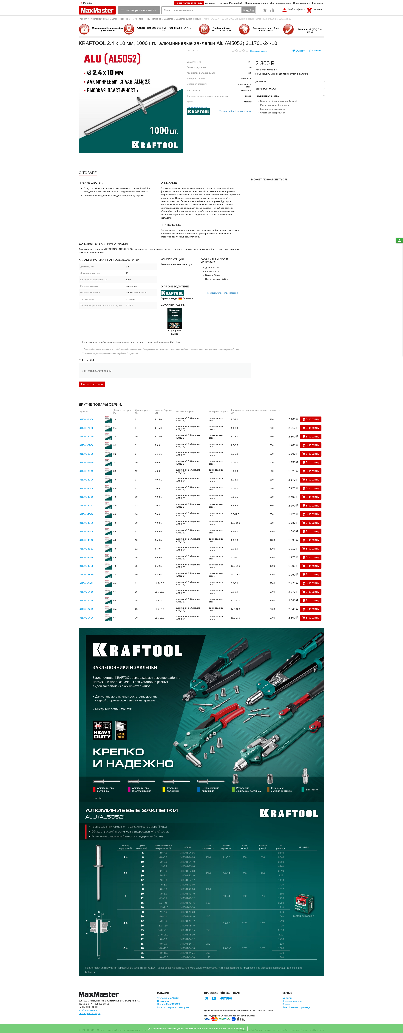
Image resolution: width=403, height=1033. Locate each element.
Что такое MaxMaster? (230, 3)
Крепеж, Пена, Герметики (148, 18)
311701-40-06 (86, 479)
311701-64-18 (86, 600)
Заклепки (168, 18)
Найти (249, 10)
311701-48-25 (86, 566)
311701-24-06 (86, 419)
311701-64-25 (86, 609)
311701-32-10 (86, 462)
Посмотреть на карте (89, 1013)
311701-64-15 (86, 591)
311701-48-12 (86, 548)
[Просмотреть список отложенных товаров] (264, 12)
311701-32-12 (86, 471)
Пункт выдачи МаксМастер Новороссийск (111, 18)
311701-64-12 (86, 583)
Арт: (189, 50)
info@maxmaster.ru (88, 1010)
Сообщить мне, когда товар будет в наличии (283, 73)
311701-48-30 (86, 574)
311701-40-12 (86, 505)
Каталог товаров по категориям (173, 1007)
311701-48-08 (86, 531)
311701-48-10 (86, 540)
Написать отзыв (258, 51)
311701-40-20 (86, 523)
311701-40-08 (86, 488)
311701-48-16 (86, 557)
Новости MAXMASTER (168, 1004)
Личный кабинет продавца (296, 1007)
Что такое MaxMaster (168, 998)
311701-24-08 (86, 428)
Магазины (210, 3)
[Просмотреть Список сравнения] (272, 12)
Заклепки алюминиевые (188, 18)
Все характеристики (197, 107)
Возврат (286, 1004)
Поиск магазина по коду (189, 3)
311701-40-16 (86, 514)
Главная (83, 18)
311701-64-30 (86, 617)
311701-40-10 (86, 497)
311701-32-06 (86, 445)
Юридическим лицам (256, 3)
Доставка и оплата (280, 3)
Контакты (317, 3)
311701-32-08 (86, 454)
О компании (163, 1001)
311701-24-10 (86, 436)
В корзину (312, 419)
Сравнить (317, 50)
